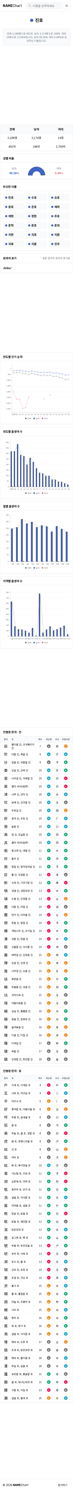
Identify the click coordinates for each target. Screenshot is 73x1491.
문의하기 (62, 1485)
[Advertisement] (36, 85)
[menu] (66, 5)
